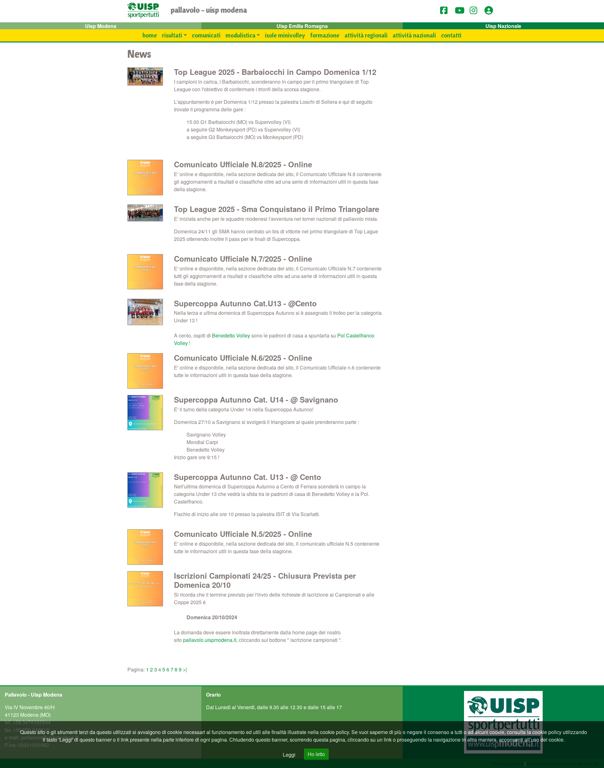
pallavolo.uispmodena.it (209, 639)
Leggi (289, 754)
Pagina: (136, 669)
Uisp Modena (100, 26)
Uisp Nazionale (503, 26)
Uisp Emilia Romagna (302, 26)
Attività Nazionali (414, 35)
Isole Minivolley (285, 35)
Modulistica (240, 35)
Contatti (451, 35)
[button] (490, 10)
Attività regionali (366, 35)
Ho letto (316, 754)
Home (150, 35)
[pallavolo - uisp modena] (143, 11)
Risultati (172, 35)
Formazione (324, 35)
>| (185, 669)
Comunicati (206, 35)
